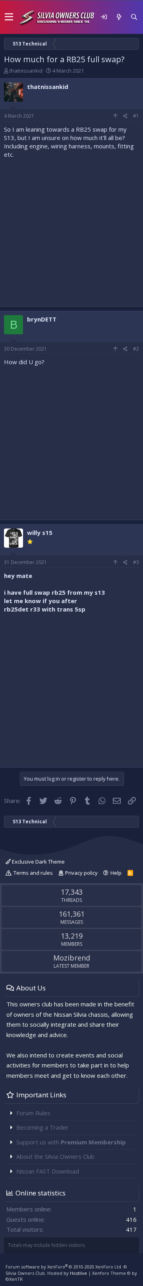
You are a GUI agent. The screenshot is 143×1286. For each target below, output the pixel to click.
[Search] (133, 17)
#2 (136, 348)
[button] (9, 17)
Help (116, 872)
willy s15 (39, 532)
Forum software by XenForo (64, 1267)
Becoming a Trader (42, 1127)
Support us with (71, 1142)
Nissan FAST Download (47, 1171)
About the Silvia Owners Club (55, 1156)
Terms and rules (33, 872)
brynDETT (41, 319)
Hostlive (78, 1273)
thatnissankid (26, 70)
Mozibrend (71, 958)
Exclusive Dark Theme (38, 861)
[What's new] (118, 17)
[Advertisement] (71, 230)
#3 (136, 562)
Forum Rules (33, 1113)
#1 (136, 115)
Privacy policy (81, 872)
